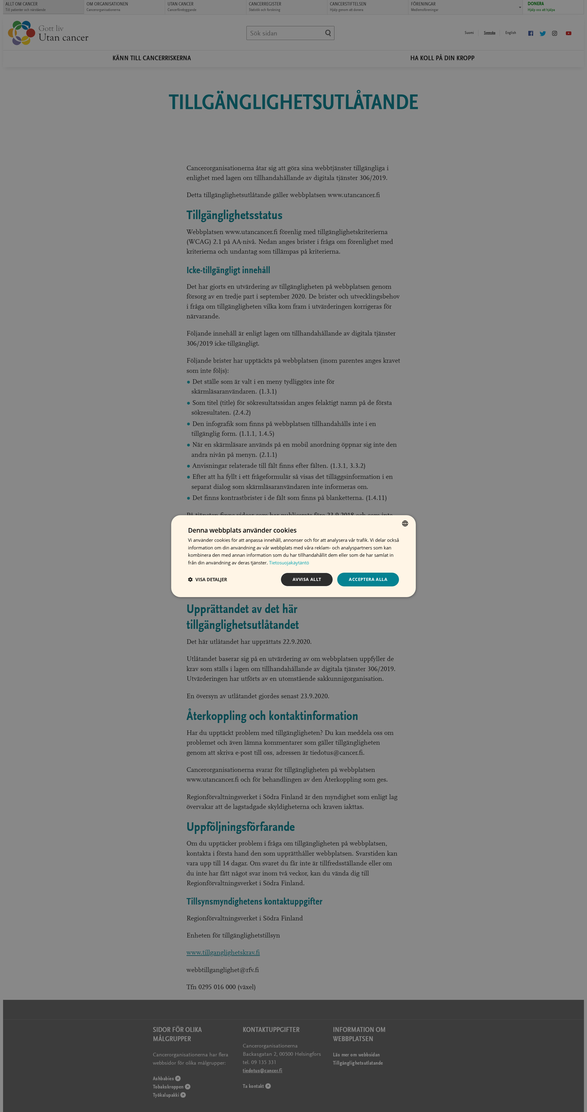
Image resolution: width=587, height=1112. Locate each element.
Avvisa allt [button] (307, 579)
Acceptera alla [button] (368, 579)
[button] (207, 579)
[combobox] (405, 523)
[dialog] (293, 556)
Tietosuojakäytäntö (289, 563)
